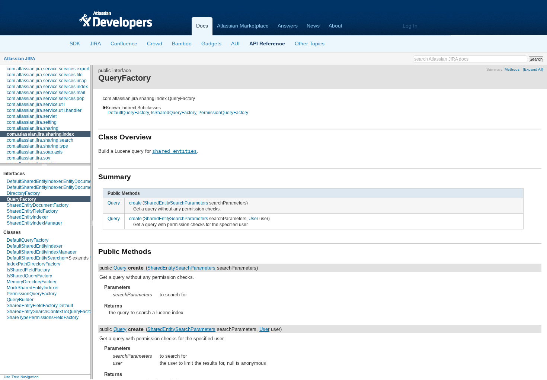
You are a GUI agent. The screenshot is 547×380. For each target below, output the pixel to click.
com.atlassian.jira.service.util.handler (44, 110)
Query (114, 202)
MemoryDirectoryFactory (31, 281)
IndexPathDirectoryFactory (33, 264)
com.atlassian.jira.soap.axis (35, 152)
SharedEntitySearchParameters (176, 202)
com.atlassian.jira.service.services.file (45, 74)
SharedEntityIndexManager (34, 223)
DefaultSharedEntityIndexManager (42, 252)
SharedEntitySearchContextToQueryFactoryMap (55, 311)
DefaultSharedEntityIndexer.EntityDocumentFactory (58, 187)
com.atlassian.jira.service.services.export (48, 68)
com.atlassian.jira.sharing (32, 128)
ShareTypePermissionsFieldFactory (43, 317)
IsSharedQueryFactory (29, 275)
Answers (288, 26)
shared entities (174, 151)
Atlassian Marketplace (243, 26)
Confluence (124, 43)
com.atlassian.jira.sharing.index (40, 134)
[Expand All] (533, 69)
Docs (202, 26)
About (335, 26)
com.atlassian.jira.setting (32, 122)
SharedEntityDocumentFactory (37, 205)
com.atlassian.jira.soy (28, 158)
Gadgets (211, 43)
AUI (235, 43)
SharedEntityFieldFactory (32, 211)
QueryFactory (21, 199)
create (135, 202)
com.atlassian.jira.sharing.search (40, 140)
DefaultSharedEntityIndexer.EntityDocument (51, 181)
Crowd (154, 43)
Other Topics (309, 43)
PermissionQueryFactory (32, 293)
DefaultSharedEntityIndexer (35, 246)
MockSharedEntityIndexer (33, 287)
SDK (75, 43)
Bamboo (182, 43)
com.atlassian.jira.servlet (32, 116)
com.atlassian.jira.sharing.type (37, 146)
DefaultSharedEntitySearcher (36, 258)
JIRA (95, 43)
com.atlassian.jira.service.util (36, 104)
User (253, 218)
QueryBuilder (20, 299)
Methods (512, 69)
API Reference (267, 43)
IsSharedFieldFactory (28, 270)
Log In (410, 26)
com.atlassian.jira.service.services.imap (47, 80)
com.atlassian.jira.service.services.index (47, 86)
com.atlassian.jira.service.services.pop (45, 98)
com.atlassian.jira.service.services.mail (46, 92)
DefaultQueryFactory (27, 240)
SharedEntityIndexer (27, 217)
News (313, 26)
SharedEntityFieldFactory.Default (40, 305)
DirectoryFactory (23, 193)
